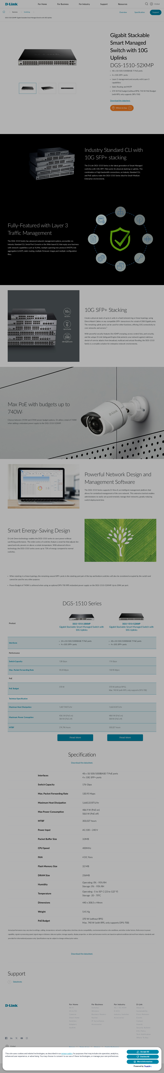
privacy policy (66, 1054)
